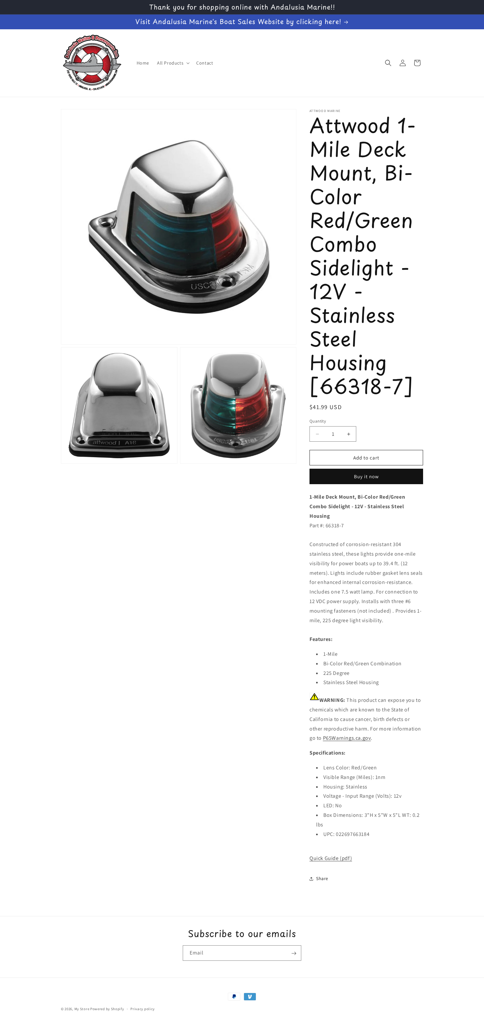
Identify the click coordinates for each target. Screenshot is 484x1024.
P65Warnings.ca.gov (347, 738)
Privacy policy (142, 1008)
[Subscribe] (293, 953)
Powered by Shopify (107, 1009)
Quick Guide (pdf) (330, 858)
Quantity (317, 421)
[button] (172, 63)
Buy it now (366, 477)
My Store (82, 1009)
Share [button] (322, 879)
